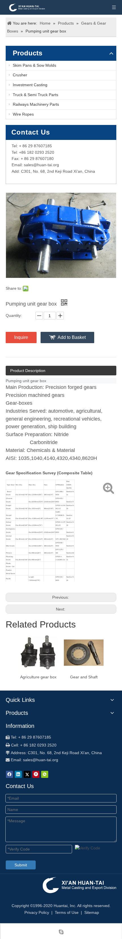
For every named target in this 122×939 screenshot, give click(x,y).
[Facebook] (9, 774)
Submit (20, 865)
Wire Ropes (23, 114)
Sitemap (91, 912)
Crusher (19, 75)
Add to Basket (72, 337)
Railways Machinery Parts (35, 104)
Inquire (21, 337)
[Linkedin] (18, 774)
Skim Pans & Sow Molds (34, 65)
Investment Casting (29, 85)
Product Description (27, 370)
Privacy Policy (36, 912)
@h (36, 165)
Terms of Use (67, 912)
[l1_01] (78, 884)
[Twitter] (27, 774)
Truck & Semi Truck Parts (35, 94)
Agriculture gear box (38, 677)
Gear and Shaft (84, 677)
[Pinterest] (35, 774)
